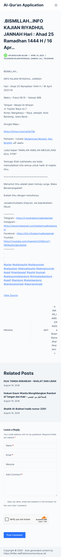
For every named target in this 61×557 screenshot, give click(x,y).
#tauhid (31, 272)
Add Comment (14, 474)
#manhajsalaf (18, 272)
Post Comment (15, 535)
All (41, 58)
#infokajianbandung (41, 276)
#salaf (7, 272)
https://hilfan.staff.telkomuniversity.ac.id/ (25, 553)
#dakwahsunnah (45, 268)
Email (9, 455)
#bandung (17, 280)
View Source (11, 295)
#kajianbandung (33, 280)
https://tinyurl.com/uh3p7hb (19, 131)
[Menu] (56, 5)
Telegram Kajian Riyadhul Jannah (21, 58)
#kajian (8, 264)
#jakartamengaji (33, 283)
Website (10, 464)
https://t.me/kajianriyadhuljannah (34, 218)
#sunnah (40, 272)
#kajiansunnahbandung (16, 276)
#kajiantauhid (19, 264)
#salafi (7, 280)
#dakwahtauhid (26, 268)
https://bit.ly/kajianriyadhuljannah (35, 233)
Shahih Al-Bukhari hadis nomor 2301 (25, 408)
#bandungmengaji (14, 283)
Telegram (48, 58)
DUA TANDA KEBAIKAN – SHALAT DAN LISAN (30, 381)
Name (10, 445)
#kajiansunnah (36, 264)
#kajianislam (10, 268)
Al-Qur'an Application (24, 5)
